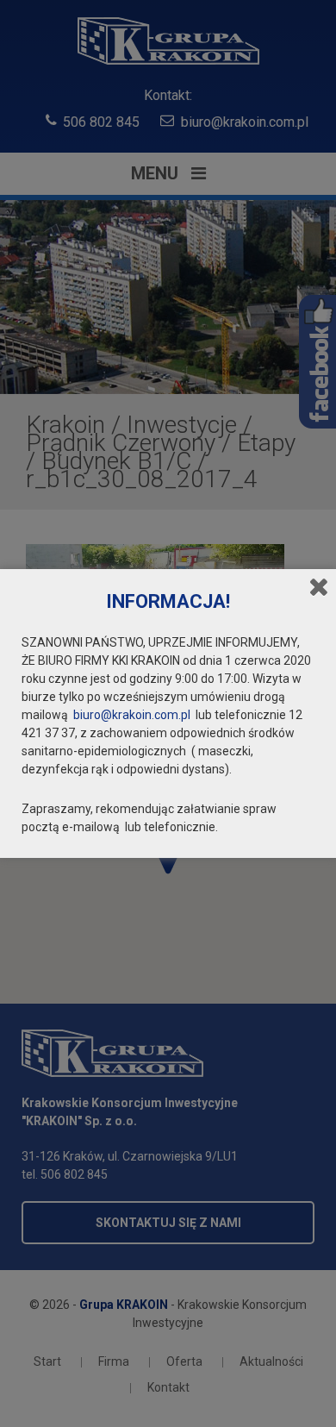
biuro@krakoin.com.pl (131, 715)
